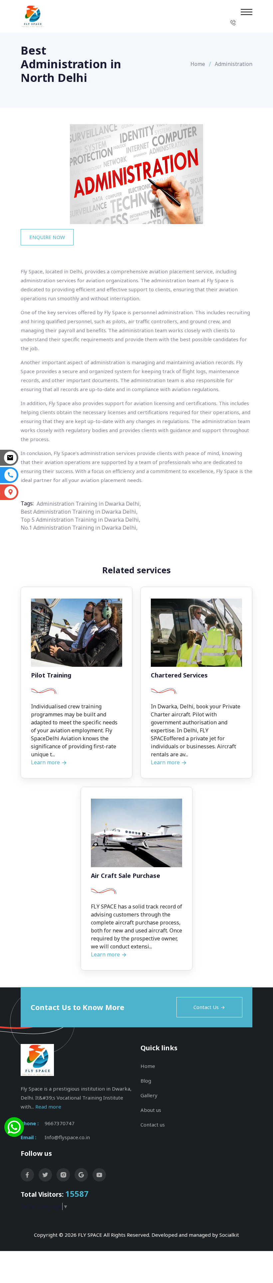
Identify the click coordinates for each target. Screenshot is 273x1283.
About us (150, 1110)
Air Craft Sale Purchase (125, 876)
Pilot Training (51, 675)
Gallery (148, 1095)
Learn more (46, 762)
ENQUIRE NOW (47, 237)
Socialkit (229, 1234)
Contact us (152, 1124)
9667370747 (60, 1123)
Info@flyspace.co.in (67, 1137)
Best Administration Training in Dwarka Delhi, (79, 511)
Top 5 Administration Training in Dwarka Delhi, (80, 519)
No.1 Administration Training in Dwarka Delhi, (79, 527)
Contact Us (206, 1007)
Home (197, 64)
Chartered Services (179, 675)
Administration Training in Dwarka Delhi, (89, 503)
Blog (145, 1080)
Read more (48, 1106)
